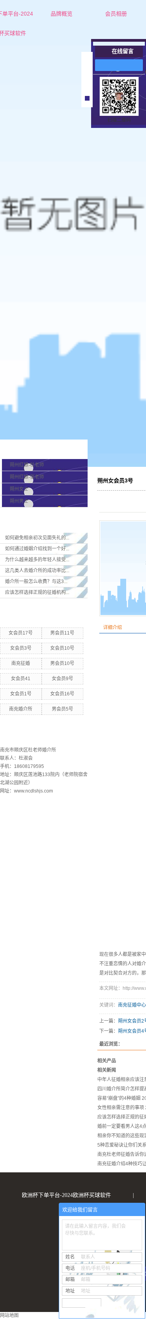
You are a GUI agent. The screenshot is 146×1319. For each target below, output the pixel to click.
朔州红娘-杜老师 (27, 465)
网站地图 (9, 1315)
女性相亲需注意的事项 (120, 1107)
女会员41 (20, 678)
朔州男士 (19, 501)
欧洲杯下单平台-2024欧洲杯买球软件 (66, 1195)
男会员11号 (62, 633)
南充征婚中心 (132, 1005)
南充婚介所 (20, 709)
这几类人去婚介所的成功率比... (37, 570)
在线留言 (123, 51)
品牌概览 (61, 14)
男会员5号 (62, 709)
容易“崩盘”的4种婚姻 (119, 1098)
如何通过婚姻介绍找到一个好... (37, 548)
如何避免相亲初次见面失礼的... (37, 538)
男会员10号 (62, 663)
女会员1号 (21, 694)
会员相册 (116, 14)
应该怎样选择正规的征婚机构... (37, 592)
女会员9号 (62, 678)
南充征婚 (20, 663)
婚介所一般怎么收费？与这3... (36, 581)
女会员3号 (21, 648)
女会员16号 (62, 694)
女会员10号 (62, 648)
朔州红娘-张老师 (27, 477)
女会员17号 (21, 633)
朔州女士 (19, 489)
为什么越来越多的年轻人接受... (37, 559)
